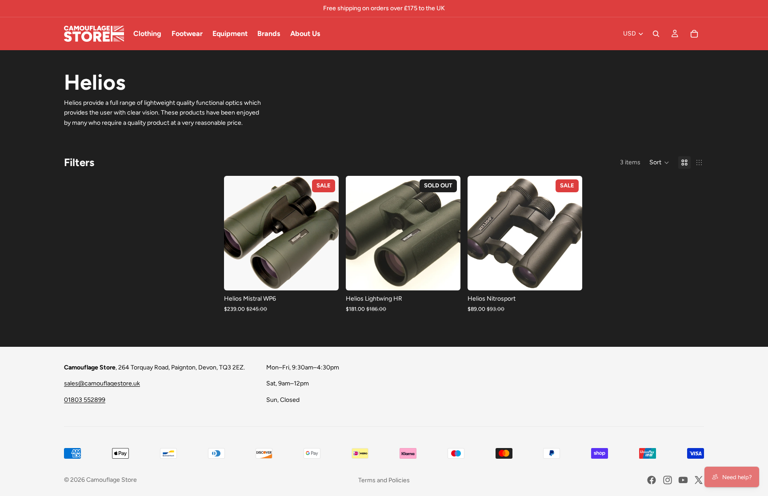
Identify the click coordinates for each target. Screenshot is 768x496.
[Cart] (694, 34)
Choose (332, 276)
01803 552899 (84, 400)
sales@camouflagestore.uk (102, 383)
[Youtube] (683, 480)
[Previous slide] (237, 233)
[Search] (656, 34)
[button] (659, 162)
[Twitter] (698, 480)
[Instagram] (667, 480)
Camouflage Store (111, 480)
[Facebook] (651, 480)
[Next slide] (325, 233)
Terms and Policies (384, 480)
